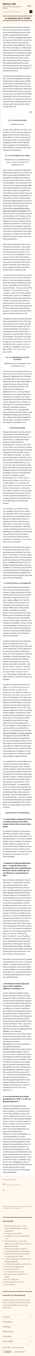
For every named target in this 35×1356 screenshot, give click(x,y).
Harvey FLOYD (10, 1179)
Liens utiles (7, 1336)
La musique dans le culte (14, 1272)
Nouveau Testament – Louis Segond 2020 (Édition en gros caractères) (16, 1228)
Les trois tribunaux (12, 1279)
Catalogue (7, 1327)
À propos (6, 1317)
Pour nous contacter (18, 1347)
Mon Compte (8, 1341)
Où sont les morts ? (12, 1269)
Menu (29, 6)
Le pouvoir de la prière (13, 1233)
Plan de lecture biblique (14, 1295)
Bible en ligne (8, 1332)
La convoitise (10, 1284)
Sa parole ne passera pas (14, 1267)
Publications (7, 1322)
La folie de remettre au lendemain (18, 1264)
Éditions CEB (9, 4)
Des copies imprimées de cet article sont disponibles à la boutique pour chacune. (17, 1207)
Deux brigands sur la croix (15, 1282)
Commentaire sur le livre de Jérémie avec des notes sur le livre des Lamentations (18, 1243)
